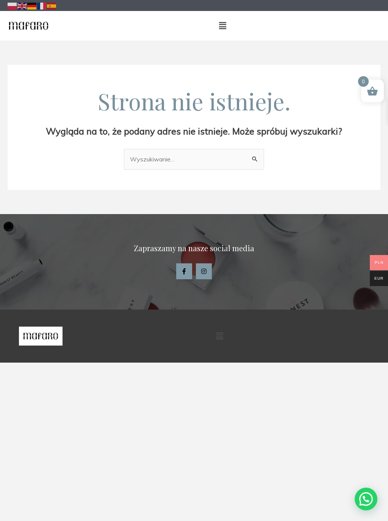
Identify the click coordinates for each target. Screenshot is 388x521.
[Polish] (12, 5)
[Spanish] (52, 5)
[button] (222, 26)
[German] (32, 5)
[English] (22, 5)
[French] (42, 5)
